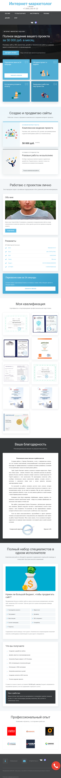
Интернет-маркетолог (30, 3)
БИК (9, 255)
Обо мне (7, 13)
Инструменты (34, 13)
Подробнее (10, 230)
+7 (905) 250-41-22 (30, 9)
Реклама (46, 13)
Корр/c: (10, 263)
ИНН (9, 248)
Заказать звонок (16, 75)
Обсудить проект (11, 53)
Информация (13, 761)
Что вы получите (20, 13)
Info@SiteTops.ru (33, 761)
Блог (15, 18)
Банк (9, 251)
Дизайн (7, 18)
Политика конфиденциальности (10, 777)
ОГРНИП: (10, 267)
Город (9, 259)
